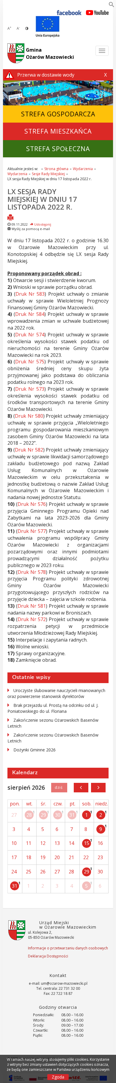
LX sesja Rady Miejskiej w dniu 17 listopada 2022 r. (42, 199)
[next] (98, 787)
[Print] (10, 218)
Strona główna (56, 168)
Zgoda (58, 1077)
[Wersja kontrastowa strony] (26, 28)
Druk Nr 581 (32, 606)
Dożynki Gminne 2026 (34, 750)
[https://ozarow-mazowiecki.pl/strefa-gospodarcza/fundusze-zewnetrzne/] (47, 26)
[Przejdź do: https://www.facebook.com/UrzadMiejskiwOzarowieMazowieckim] (69, 12)
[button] (112, 5)
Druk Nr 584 (29, 314)
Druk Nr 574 (29, 334)
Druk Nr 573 (29, 389)
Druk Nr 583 (30, 294)
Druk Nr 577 (32, 531)
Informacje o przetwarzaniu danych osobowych (68, 948)
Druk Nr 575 (29, 361)
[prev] (81, 787)
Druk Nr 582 (29, 449)
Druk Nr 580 (29, 416)
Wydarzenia (83, 168)
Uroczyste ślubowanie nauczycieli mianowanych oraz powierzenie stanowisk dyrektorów (56, 693)
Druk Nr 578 (32, 572)
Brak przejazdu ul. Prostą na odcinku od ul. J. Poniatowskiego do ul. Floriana (52, 708)
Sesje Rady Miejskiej (48, 173)
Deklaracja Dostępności (48, 956)
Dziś (59, 787)
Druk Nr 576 (32, 504)
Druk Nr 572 (32, 619)
